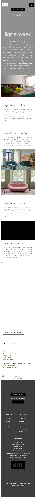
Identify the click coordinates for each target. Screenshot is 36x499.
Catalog (21, 426)
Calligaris (21, 421)
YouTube (7, 426)
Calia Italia (22, 424)
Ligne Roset (22, 418)
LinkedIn (7, 424)
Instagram (7, 418)
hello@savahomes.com (13, 367)
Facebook (7, 421)
